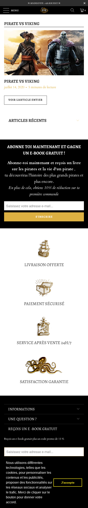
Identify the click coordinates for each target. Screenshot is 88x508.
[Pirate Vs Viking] (44, 52)
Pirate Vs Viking (21, 23)
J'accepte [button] (67, 482)
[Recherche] (74, 10)
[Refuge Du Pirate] (44, 10)
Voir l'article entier (25, 100)
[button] (18, 502)
